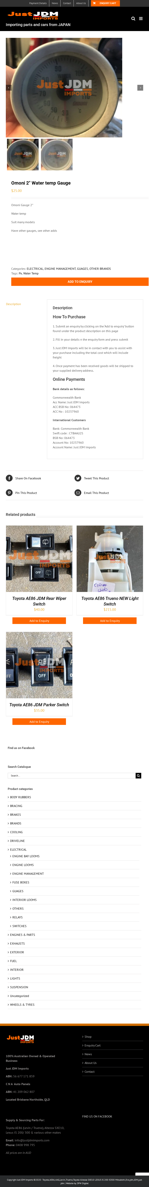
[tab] (24, 303)
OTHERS (18, 908)
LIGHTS (15, 978)
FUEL (13, 961)
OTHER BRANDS (100, 269)
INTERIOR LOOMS (24, 900)
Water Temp (31, 273)
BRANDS (15, 823)
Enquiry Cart (92, 1045)
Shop (88, 1037)
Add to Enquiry (80, 282)
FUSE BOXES (20, 882)
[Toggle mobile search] (133, 18)
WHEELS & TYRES (22, 1005)
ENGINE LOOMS (23, 865)
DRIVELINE (17, 841)
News (88, 1054)
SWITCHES (19, 926)
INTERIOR (17, 970)
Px (20, 273)
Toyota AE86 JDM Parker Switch (39, 704)
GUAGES (82, 269)
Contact (89, 1071)
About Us (91, 1063)
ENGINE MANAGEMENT (60, 269)
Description (13, 304)
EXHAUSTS (17, 943)
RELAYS (17, 917)
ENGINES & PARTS (22, 935)
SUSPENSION (19, 987)
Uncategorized (19, 996)
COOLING (16, 832)
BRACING (16, 806)
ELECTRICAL (35, 269)
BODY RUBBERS (20, 797)
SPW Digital (83, 1183)
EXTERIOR (17, 952)
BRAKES (15, 814)
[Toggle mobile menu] (141, 18)
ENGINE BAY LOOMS (26, 856)
